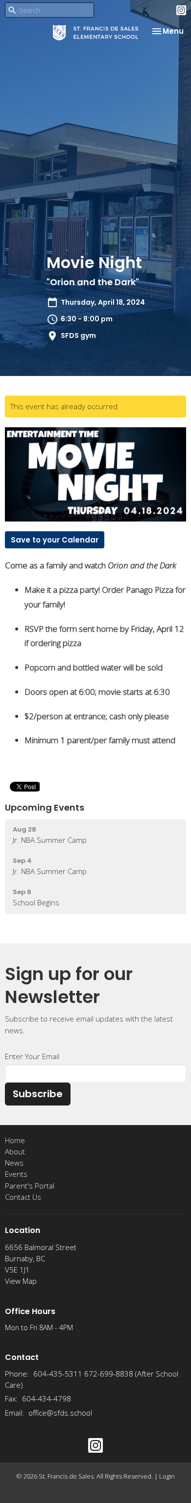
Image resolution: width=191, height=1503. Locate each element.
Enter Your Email (32, 1056)
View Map (21, 1281)
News (14, 1163)
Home (15, 1140)
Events (16, 1174)
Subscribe (38, 1094)
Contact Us (23, 1197)
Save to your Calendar (54, 540)
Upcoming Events (44, 807)
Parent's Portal (29, 1185)
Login (167, 1476)
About (15, 1151)
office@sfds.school (60, 1413)
